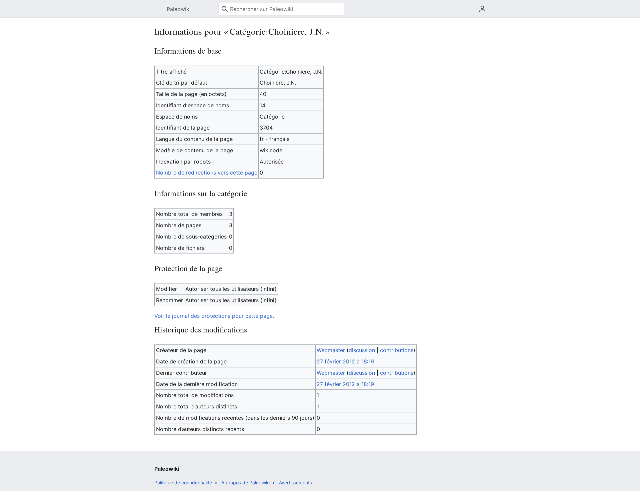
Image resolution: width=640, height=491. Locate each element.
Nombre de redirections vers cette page (206, 172)
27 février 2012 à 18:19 (345, 361)
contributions (396, 350)
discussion (362, 350)
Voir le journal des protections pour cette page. (214, 315)
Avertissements (295, 482)
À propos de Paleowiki (245, 482)
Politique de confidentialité (183, 482)
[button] (157, 9)
